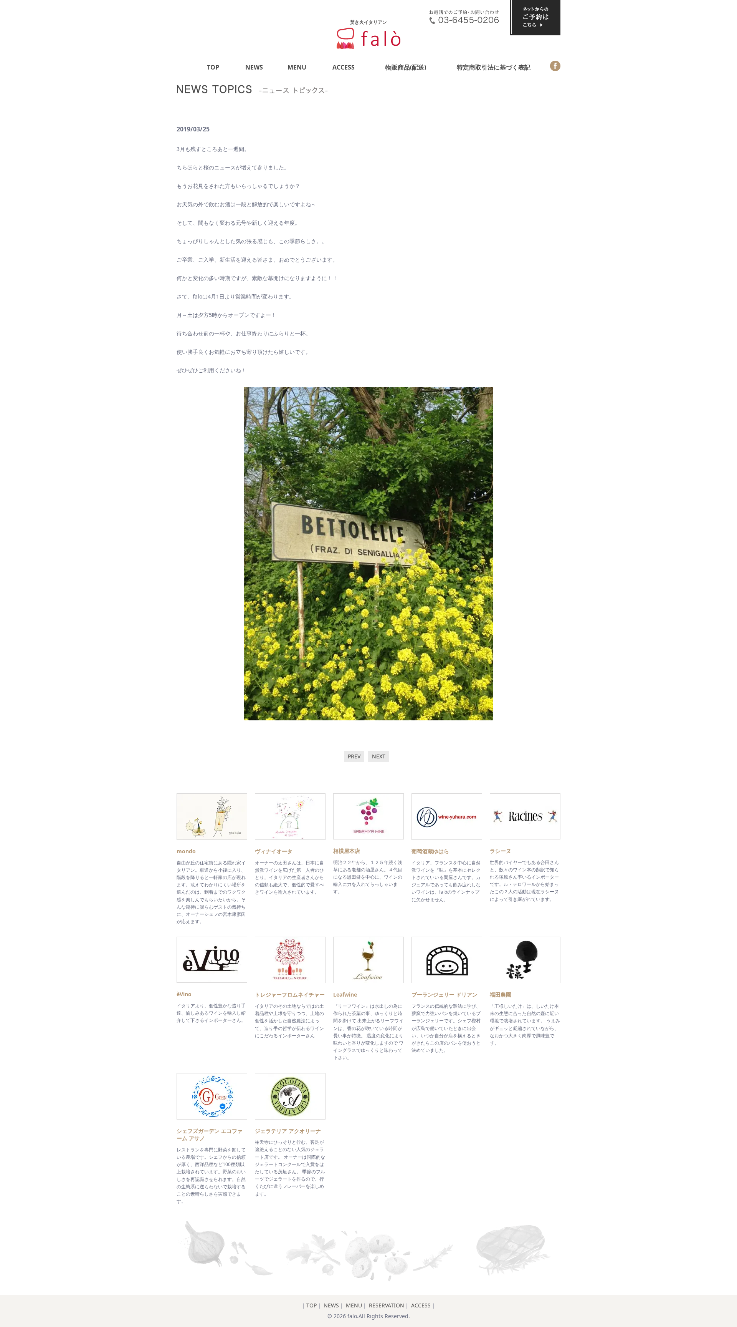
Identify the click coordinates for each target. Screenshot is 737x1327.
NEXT (378, 756)
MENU (297, 67)
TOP (213, 67)
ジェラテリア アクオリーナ (288, 1131)
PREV (354, 756)
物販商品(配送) (405, 67)
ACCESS (343, 67)
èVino (184, 994)
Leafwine (345, 994)
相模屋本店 (346, 850)
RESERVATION (386, 1305)
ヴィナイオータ (273, 851)
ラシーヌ (500, 850)
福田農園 (500, 994)
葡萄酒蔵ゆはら (430, 851)
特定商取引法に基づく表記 (493, 67)
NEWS (254, 67)
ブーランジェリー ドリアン (444, 994)
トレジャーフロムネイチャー (290, 994)
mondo (186, 851)
